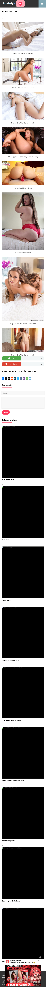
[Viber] (24, 378)
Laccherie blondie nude (10, 660)
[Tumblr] (21, 378)
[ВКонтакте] (3, 378)
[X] (6, 378)
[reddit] (12, 378)
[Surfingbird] (18, 378)
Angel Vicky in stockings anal (13, 780)
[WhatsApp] (27, 378)
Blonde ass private (9, 841)
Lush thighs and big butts (11, 720)
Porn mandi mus (8, 479)
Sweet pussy (6, 600)
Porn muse (6, 540)
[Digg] (9, 378)
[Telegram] (30, 378)
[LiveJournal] (15, 378)
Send (6, 412)
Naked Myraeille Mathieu (11, 901)
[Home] (13, 4)
